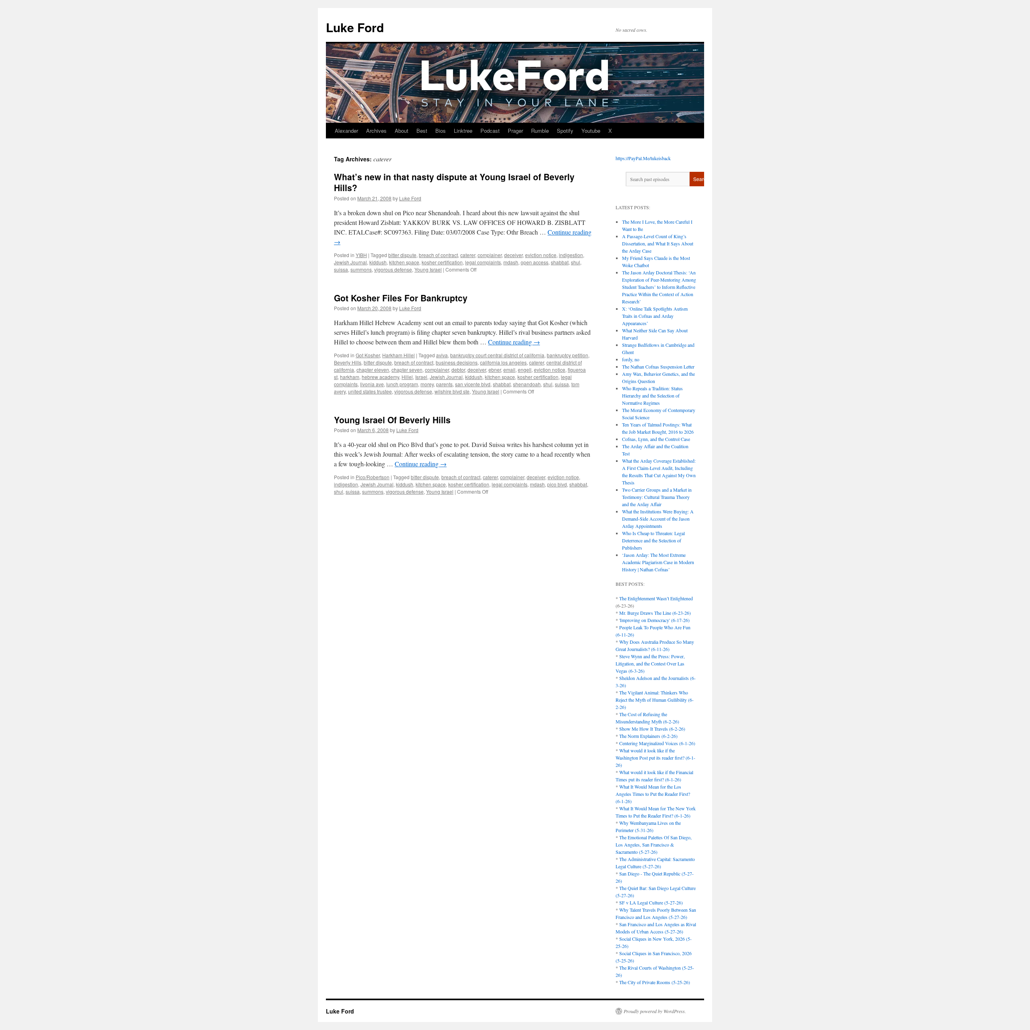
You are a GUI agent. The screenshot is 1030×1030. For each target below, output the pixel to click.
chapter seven (406, 369)
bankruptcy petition (567, 355)
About (401, 130)
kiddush (378, 262)
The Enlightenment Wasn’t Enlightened (656, 598)
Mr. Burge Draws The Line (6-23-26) (655, 613)
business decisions (457, 362)
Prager (515, 130)
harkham (349, 376)
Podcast (490, 130)
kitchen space (404, 262)
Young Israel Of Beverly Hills (392, 420)
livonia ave (372, 384)
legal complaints (483, 262)
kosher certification (442, 262)
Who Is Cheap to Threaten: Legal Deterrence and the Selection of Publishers (653, 540)
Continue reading (514, 342)
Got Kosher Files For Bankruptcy (401, 298)
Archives (376, 130)
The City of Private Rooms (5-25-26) (654, 982)
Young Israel (428, 269)
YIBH (361, 254)
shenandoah (527, 384)
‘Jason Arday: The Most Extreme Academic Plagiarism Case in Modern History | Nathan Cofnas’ (658, 562)
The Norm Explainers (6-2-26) (648, 736)
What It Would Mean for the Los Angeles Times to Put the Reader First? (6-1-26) (653, 793)
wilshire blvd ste (452, 391)
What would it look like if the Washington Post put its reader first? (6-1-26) (655, 757)
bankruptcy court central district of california (497, 355)
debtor (458, 369)
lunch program (402, 384)
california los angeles (503, 362)
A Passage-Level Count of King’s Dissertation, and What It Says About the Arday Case (657, 243)
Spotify (565, 130)
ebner (494, 369)
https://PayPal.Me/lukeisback (643, 158)
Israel (421, 376)
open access (534, 262)
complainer (490, 254)
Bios (440, 130)
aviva (442, 355)
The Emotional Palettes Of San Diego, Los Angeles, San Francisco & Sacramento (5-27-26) (654, 844)
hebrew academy (380, 376)
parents (444, 384)
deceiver (513, 254)
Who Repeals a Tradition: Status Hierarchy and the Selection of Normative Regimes (652, 395)
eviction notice (540, 254)
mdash (510, 262)
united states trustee (370, 391)
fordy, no (630, 359)
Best (421, 130)
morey (427, 384)
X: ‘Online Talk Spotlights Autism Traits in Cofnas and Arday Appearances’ (655, 315)
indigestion (571, 254)
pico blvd (557, 484)
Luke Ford (355, 27)
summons (361, 269)
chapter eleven (372, 369)
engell (524, 369)
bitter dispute (402, 254)
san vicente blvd (472, 384)
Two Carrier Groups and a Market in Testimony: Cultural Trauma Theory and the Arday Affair (657, 496)
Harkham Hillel (398, 355)
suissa (341, 269)
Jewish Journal (350, 262)
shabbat (560, 262)
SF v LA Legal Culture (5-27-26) (651, 902)
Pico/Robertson (372, 477)
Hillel (407, 376)
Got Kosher (368, 355)
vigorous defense (393, 269)
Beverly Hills (347, 362)
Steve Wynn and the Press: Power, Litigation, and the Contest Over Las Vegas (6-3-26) (650, 663)
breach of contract (438, 254)
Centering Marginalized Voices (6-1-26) (657, 743)
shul (575, 262)
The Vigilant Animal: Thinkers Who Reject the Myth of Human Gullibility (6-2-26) (655, 699)
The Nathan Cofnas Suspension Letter (658, 366)
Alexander (346, 130)
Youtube (590, 130)
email (509, 369)
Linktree (463, 130)
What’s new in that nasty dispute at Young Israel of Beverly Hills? (454, 182)
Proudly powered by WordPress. (655, 1011)
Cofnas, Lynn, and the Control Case (656, 439)
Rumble (540, 130)
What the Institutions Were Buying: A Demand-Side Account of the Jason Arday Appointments (658, 518)
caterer (467, 254)
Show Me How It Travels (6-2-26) (652, 728)
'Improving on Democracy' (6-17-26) (654, 620)
